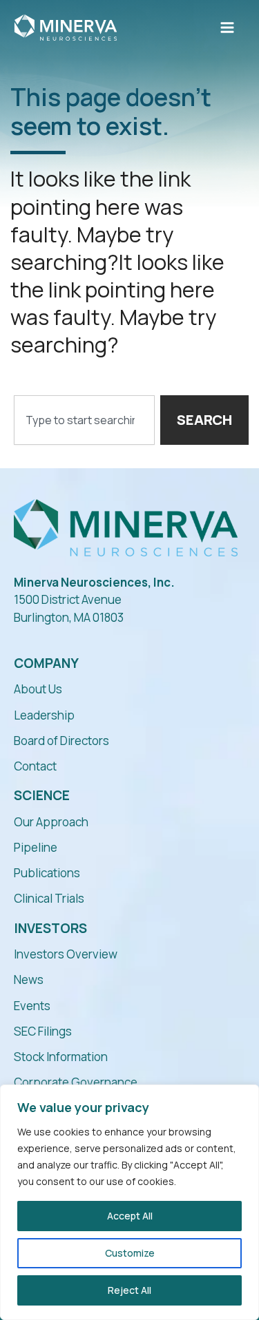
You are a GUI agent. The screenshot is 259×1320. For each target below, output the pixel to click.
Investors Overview (65, 954)
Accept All (130, 1215)
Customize (130, 1252)
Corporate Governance (75, 1082)
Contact (35, 766)
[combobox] (84, 420)
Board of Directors (61, 740)
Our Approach (51, 822)
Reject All (129, 1290)
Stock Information (61, 1057)
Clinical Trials (49, 898)
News (29, 979)
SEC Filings (43, 1031)
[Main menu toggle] (227, 27)
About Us (38, 689)
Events (32, 1006)
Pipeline (35, 847)
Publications (47, 873)
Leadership (44, 715)
